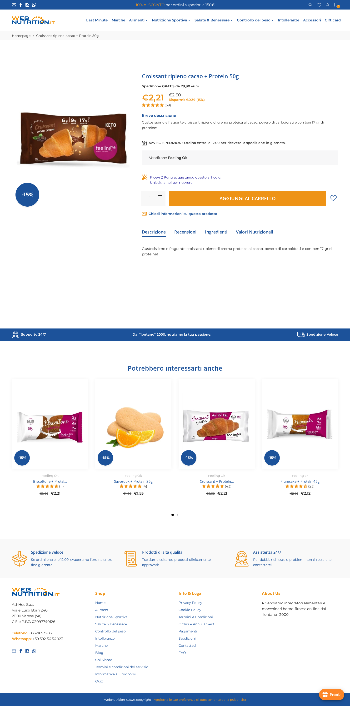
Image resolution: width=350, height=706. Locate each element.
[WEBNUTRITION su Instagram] (27, 5)
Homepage (21, 36)
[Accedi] (327, 4)
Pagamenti (188, 631)
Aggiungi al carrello (248, 198)
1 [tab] (172, 515)
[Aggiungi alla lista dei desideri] (333, 198)
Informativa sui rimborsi (115, 674)
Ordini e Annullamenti (197, 624)
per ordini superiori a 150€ (175, 5)
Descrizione (154, 232)
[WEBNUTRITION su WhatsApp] (34, 5)
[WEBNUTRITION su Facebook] (20, 5)
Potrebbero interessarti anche (175, 368)
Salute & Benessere (111, 624)
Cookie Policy (190, 610)
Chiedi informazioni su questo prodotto (183, 214)
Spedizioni (187, 638)
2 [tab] (177, 515)
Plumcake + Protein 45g (300, 481)
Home (100, 603)
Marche (101, 645)
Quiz (99, 681)
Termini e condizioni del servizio (121, 667)
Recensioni (185, 232)
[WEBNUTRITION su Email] (14, 5)
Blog (99, 653)
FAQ (182, 653)
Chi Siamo (103, 660)
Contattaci (187, 645)
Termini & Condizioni (196, 617)
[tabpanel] (50, 440)
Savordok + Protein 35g (133, 481)
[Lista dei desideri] (319, 4)
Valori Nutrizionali (254, 232)
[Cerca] (311, 4)
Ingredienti (216, 232)
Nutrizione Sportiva (111, 617)
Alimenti (102, 610)
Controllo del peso (110, 631)
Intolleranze (105, 638)
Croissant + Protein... (217, 481)
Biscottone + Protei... (50, 481)
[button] (153, 105)
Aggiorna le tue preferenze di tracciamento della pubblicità (200, 699)
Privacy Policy (190, 603)
